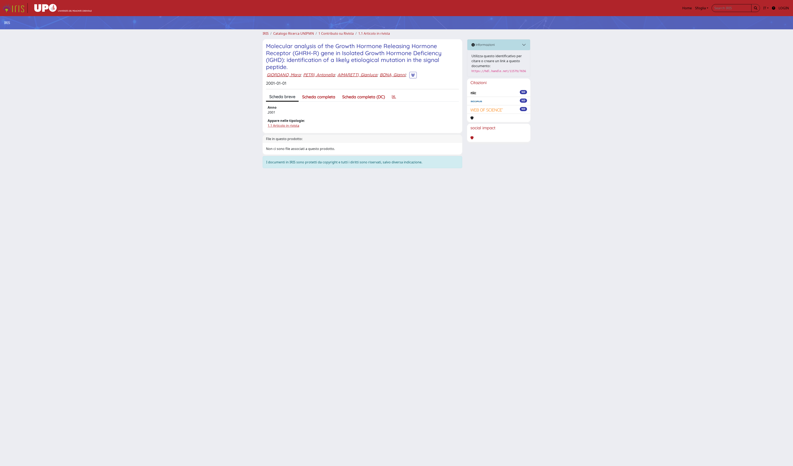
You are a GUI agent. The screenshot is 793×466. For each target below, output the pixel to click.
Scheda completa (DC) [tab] (363, 96)
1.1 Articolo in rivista (374, 33)
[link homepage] (15, 8)
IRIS (266, 33)
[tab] (394, 97)
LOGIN (784, 8)
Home (687, 8)
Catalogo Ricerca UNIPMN (293, 33)
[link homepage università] (63, 8)
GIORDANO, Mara (283, 74)
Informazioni (485, 45)
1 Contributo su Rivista (336, 33)
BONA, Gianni (392, 74)
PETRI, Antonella (319, 74)
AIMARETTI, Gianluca (357, 74)
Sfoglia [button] (700, 8)
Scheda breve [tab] (282, 96)
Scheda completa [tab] (318, 96)
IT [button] (764, 8)
